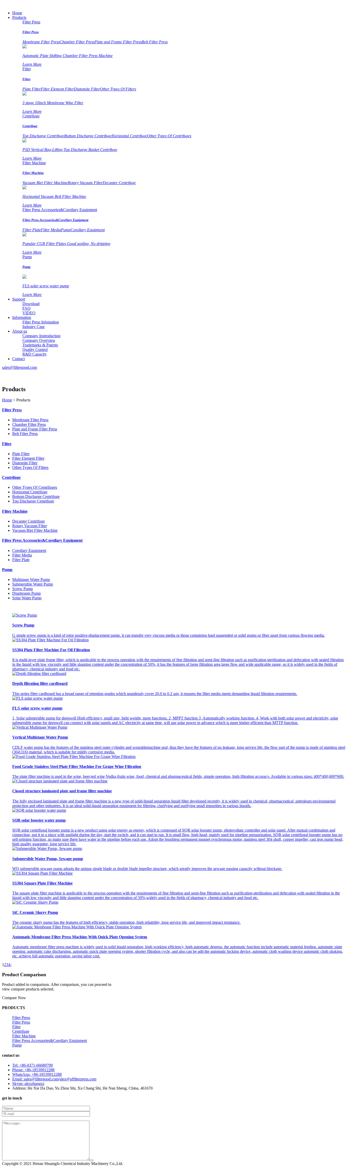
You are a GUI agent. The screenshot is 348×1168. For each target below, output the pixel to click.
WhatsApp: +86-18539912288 (37, 1074)
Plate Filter (31, 89)
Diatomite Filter (87, 89)
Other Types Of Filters (118, 89)
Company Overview (38, 340)
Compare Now (14, 998)
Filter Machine (34, 163)
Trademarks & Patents (40, 345)
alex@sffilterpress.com (78, 1079)
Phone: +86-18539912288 (33, 1070)
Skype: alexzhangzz (28, 1083)
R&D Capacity (34, 354)
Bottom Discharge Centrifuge (88, 136)
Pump (66, 230)
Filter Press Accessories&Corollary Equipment (59, 210)
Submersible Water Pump (32, 584)
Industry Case (33, 326)
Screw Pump (22, 589)
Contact (18, 359)
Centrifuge (30, 116)
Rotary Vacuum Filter (85, 183)
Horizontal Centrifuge (129, 136)
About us (19, 331)
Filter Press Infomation (40, 322)
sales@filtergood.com (19, 367)
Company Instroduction (41, 336)
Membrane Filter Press (41, 42)
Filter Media (51, 230)
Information (21, 317)
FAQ (26, 308)
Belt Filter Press (155, 42)
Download (30, 304)
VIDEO (28, 313)
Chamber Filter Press (77, 42)
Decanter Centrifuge (119, 183)
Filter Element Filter (57, 89)
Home (17, 13)
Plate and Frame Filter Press (118, 42)
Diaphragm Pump (26, 593)
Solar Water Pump (27, 598)
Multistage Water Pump (31, 579)
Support (18, 299)
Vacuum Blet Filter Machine (45, 183)
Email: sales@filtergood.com (35, 1079)
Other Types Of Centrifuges (169, 136)
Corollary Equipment (88, 230)
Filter (26, 69)
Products (19, 17)
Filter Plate (31, 230)
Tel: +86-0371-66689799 (32, 1065)
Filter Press (31, 22)
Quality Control (35, 349)
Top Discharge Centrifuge (43, 136)
